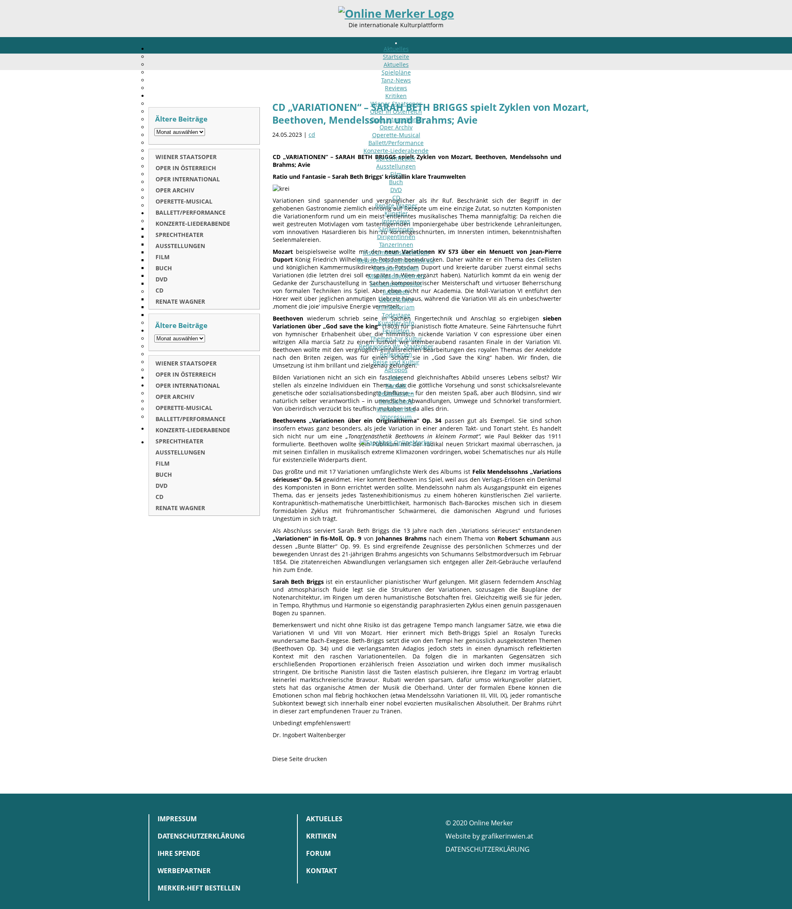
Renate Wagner (396, 205)
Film (396, 174)
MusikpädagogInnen (396, 276)
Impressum (396, 417)
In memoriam (396, 307)
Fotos (396, 378)
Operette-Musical (396, 135)
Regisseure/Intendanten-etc (396, 260)
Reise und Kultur (396, 362)
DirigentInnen (396, 237)
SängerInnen (396, 229)
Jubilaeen (396, 291)
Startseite (396, 57)
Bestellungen (396, 393)
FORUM (318, 853)
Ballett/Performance (396, 143)
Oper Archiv (396, 127)
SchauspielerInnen (396, 284)
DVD (396, 190)
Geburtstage (396, 299)
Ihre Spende (396, 401)
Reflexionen (396, 354)
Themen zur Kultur (396, 338)
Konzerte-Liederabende (396, 151)
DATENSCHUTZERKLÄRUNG (488, 849)
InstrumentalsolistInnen (396, 252)
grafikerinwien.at (507, 836)
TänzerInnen (396, 244)
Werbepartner (396, 409)
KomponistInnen (396, 268)
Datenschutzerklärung (201, 836)
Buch (396, 182)
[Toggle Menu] (396, 43)
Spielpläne (396, 72)
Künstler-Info (396, 323)
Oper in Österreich (396, 111)
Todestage (396, 315)
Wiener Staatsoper (396, 104)
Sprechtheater (396, 158)
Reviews (396, 88)
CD (396, 197)
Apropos (396, 370)
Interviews (396, 221)
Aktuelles (396, 49)
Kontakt (396, 385)
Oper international (396, 119)
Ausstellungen (396, 166)
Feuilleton (396, 331)
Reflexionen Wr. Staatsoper (396, 346)
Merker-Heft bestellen (199, 888)
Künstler (396, 213)
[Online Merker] (396, 13)
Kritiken (396, 96)
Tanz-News (396, 80)
